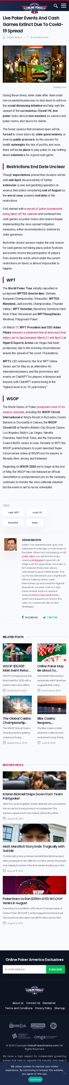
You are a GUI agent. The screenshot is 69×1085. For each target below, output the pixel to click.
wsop (35, 522)
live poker (13, 522)
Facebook (31, 617)
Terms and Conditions (19, 1008)
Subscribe (55, 969)
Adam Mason (14, 37)
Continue (35, 1079)
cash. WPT (13, 512)
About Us (18, 1003)
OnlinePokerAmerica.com (43, 1045)
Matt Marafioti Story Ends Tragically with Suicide (33, 848)
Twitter (52, 617)
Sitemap (59, 1008)
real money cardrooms (44, 595)
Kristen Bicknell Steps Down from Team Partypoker (33, 796)
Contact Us (33, 1003)
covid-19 (37, 512)
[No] (64, 1073)
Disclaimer (49, 1003)
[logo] (35, 990)
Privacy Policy (43, 1008)
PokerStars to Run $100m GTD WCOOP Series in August (32, 900)
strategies (37, 560)
